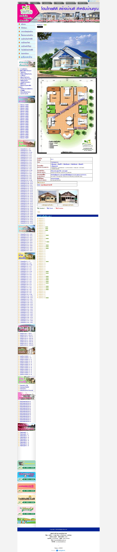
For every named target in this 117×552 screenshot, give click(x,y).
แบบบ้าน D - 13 (42, 236)
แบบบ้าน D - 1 (42, 218)
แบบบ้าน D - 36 (42, 276)
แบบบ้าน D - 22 (42, 253)
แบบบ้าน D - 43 (42, 287)
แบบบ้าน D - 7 (42, 228)
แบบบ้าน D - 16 (42, 243)
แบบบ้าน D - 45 (42, 291)
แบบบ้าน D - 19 (42, 248)
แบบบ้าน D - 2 (42, 220)
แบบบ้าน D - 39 (42, 281)
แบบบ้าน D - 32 (42, 269)
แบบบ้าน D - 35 (42, 274)
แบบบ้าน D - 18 (42, 246)
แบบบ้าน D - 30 (42, 266)
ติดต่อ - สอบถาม (82, 3)
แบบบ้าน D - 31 (42, 268)
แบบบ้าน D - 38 (42, 279)
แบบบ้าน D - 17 (42, 245)
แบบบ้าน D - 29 (42, 264)
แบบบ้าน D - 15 (42, 240)
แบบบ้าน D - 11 (42, 233)
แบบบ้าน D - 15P (42, 241)
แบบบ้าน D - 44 (42, 289)
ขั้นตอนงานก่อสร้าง (71, 3)
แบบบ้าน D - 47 (42, 294)
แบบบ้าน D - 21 (42, 251)
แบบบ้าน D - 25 (42, 258)
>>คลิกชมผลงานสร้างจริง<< (47, 205)
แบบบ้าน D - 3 (42, 222)
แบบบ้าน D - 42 (42, 286)
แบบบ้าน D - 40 (42, 282)
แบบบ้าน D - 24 (42, 256)
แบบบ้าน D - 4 (42, 223)
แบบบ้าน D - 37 (42, 277)
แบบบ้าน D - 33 (42, 271)
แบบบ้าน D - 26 (42, 259)
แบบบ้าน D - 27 (42, 261)
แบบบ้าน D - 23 (42, 254)
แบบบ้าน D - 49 (42, 297)
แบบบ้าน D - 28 (42, 263)
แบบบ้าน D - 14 (42, 238)
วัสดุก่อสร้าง (59, 3)
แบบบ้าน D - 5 (42, 225)
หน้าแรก (23, 3)
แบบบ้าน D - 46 (42, 292)
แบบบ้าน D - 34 (42, 273)
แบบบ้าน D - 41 (42, 284)
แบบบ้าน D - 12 (42, 235)
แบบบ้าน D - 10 (42, 231)
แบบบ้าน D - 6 (42, 226)
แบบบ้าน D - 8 (42, 230)
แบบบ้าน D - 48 (42, 296)
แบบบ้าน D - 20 (42, 249)
